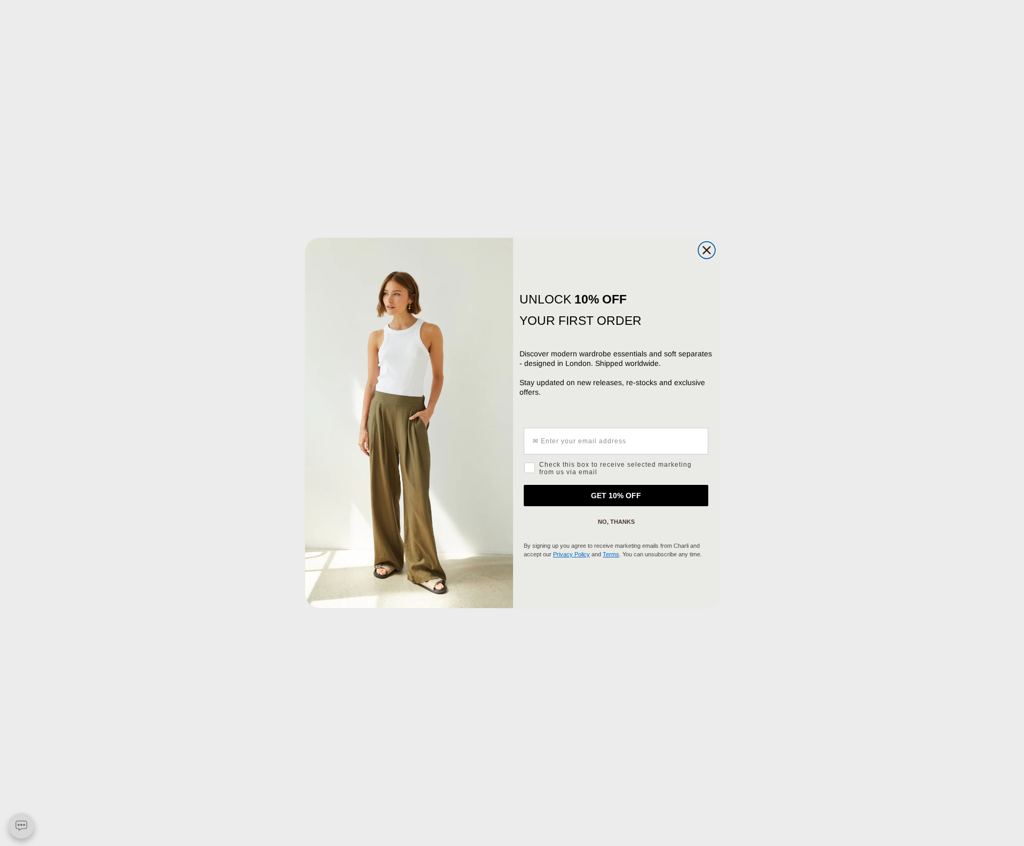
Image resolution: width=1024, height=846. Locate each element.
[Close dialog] (706, 250)
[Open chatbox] (21, 826)
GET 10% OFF (616, 495)
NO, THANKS (616, 521)
